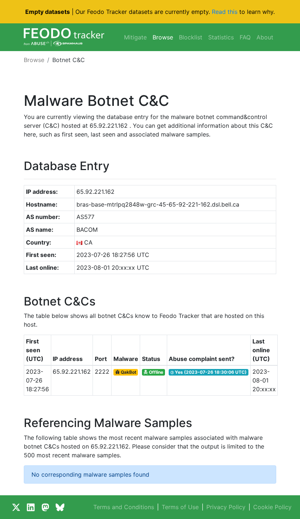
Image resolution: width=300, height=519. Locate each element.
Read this (224, 11)
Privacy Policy (225, 507)
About (264, 37)
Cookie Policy (272, 507)
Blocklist (190, 37)
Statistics (221, 37)
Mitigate (135, 37)
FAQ (245, 37)
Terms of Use (180, 507)
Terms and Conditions (123, 507)
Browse (163, 37)
